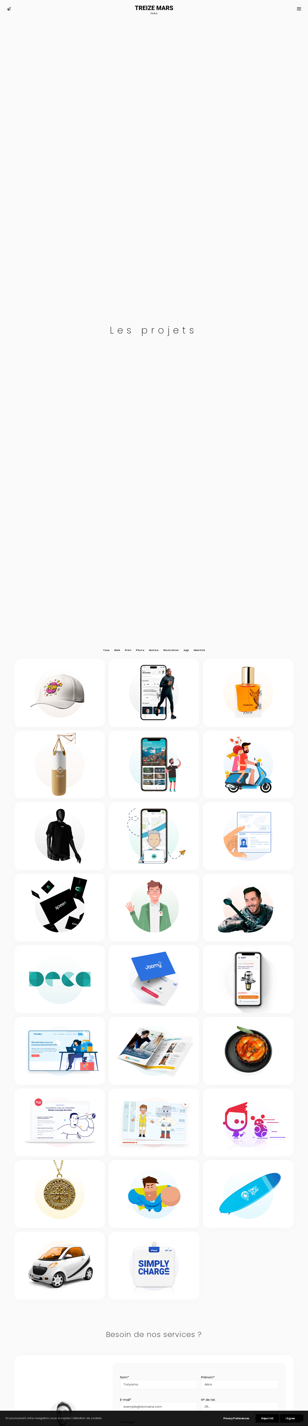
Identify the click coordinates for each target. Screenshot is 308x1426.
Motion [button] (154, 650)
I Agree (290, 1418)
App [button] (186, 650)
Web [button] (117, 650)
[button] (9, 10)
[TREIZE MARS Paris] (154, 10)
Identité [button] (199, 650)
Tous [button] (106, 650)
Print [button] (128, 650)
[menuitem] (9, 10)
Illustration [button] (171, 650)
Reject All (267, 1418)
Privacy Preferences (236, 1418)
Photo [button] (140, 650)
